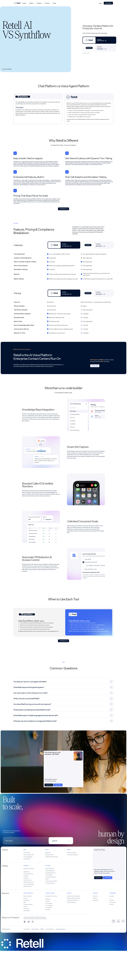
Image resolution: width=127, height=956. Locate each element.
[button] (25, 3)
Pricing (54, 3)
